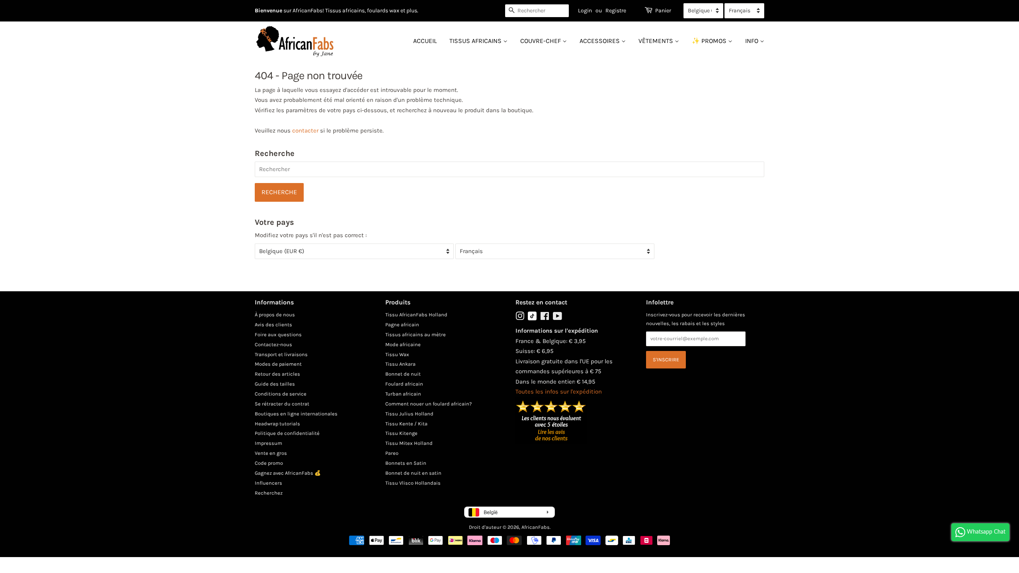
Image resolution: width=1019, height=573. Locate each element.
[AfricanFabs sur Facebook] (544, 318)
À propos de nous (275, 315)
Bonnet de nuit (403, 374)
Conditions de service (280, 394)
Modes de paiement (278, 364)
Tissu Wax (397, 354)
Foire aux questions (278, 334)
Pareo (391, 453)
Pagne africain (402, 324)
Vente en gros (271, 453)
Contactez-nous (273, 344)
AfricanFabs (535, 527)
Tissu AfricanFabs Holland (416, 315)
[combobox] (537, 10)
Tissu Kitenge (401, 433)
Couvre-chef (541, 41)
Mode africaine (403, 344)
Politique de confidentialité (287, 433)
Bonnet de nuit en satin (413, 473)
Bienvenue (268, 10)
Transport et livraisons (281, 354)
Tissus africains (476, 41)
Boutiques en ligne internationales (296, 414)
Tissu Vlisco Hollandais (413, 483)
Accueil (425, 41)
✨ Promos (710, 41)
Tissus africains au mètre (415, 334)
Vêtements (656, 41)
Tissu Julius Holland (409, 414)
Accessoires (600, 41)
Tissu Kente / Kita (406, 424)
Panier (663, 10)
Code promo (269, 463)
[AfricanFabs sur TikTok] (532, 319)
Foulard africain (404, 384)
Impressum (268, 443)
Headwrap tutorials (277, 424)
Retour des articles (277, 374)
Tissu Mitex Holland (409, 443)
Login (585, 10)
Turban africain (403, 394)
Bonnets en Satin (405, 463)
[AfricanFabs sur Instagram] (519, 318)
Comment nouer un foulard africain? (428, 404)
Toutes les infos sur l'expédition (558, 391)
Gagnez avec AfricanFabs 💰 (288, 473)
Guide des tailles (275, 384)
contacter (305, 130)
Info (752, 41)
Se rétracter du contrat (282, 404)
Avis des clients (273, 324)
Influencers (268, 483)
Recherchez (269, 493)
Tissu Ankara (400, 364)
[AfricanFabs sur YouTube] (557, 318)
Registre (615, 10)
